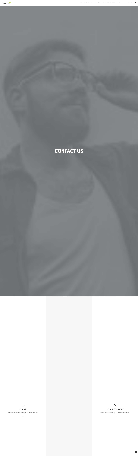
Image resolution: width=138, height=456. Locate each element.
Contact (129, 2)
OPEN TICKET (115, 416)
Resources (120, 2)
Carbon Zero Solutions (88, 2)
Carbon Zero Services (111, 2)
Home (81, 2)
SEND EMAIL (23, 416)
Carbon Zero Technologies (100, 2)
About (125, 2)
